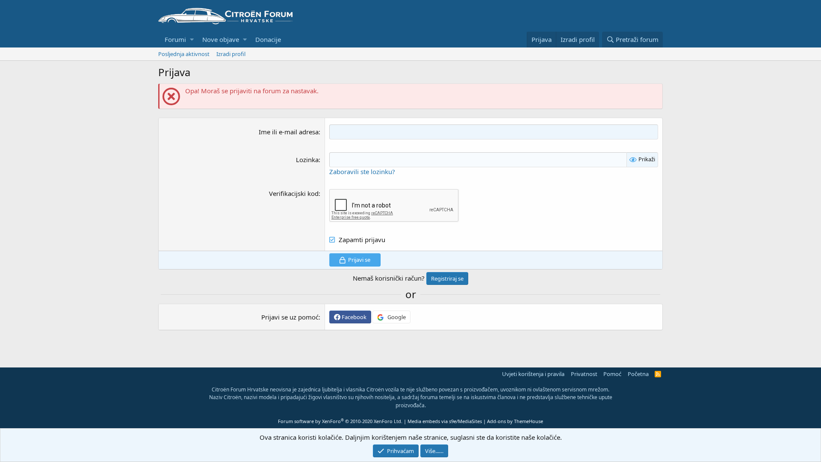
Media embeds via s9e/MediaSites (445, 421)
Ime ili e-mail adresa (289, 131)
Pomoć (612, 374)
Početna (638, 374)
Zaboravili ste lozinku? (362, 171)
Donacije (268, 39)
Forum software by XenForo (340, 421)
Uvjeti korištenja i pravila (533, 374)
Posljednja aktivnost (184, 54)
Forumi (175, 39)
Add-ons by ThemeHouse (515, 421)
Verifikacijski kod (294, 193)
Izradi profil (230, 54)
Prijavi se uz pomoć (290, 317)
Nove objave (220, 39)
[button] (192, 39)
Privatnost (584, 374)
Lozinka (307, 159)
